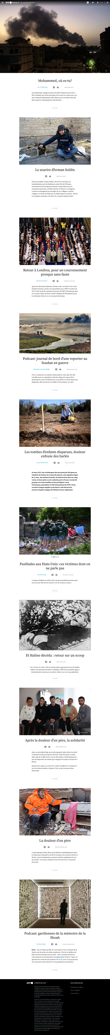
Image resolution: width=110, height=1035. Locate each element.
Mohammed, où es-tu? (55, 81)
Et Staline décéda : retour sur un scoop (55, 655)
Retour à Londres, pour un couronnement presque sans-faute (55, 272)
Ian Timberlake (43, 87)
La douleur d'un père (55, 841)
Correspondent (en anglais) (77, 987)
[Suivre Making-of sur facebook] (88, 2)
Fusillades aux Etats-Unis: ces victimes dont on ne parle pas (55, 566)
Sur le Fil (59, 959)
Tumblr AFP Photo (75, 993)
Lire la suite (55, 108)
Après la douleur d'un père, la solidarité (55, 740)
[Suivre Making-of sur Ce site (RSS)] (98, 2)
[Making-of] (12, 2)
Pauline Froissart (41, 281)
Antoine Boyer (41, 944)
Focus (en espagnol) (75, 990)
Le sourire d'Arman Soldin (55, 170)
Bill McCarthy (42, 575)
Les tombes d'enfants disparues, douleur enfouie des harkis (55, 454)
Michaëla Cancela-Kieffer (42, 369)
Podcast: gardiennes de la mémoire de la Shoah (55, 935)
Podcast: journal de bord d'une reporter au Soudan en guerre (55, 361)
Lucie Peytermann (42, 463)
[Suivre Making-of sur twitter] (93, 2)
